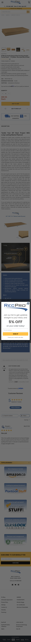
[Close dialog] (28, 303)
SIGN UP (15, 334)
